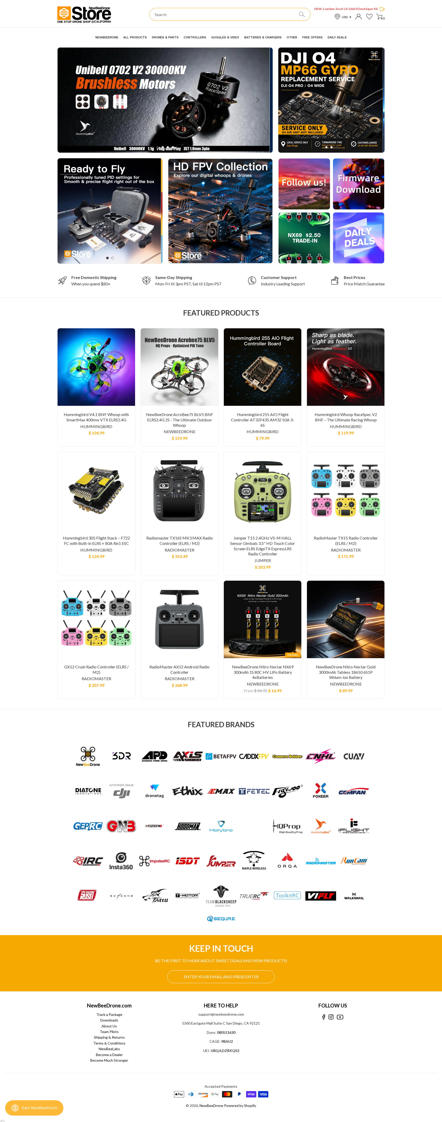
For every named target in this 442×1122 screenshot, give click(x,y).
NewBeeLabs (109, 1049)
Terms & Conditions (109, 1043)
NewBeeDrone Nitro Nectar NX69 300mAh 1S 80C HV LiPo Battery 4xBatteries (262, 672)
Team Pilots (109, 1031)
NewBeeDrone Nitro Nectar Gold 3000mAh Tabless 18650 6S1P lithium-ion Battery (345, 672)
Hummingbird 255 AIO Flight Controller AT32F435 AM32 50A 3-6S (262, 420)
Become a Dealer (109, 1054)
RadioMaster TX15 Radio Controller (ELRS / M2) (346, 540)
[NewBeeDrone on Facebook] (323, 1017)
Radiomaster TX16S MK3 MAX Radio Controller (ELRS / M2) (179, 540)
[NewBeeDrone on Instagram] (331, 1017)
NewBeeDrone (179, 431)
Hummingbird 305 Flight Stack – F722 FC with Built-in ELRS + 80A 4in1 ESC (96, 540)
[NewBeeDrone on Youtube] (340, 1017)
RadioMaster (179, 549)
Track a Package (109, 1014)
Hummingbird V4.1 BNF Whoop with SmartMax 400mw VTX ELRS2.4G (96, 417)
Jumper (263, 560)
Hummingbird (96, 426)
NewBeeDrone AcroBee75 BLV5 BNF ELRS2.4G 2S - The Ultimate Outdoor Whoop (179, 420)
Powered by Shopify (240, 1105)
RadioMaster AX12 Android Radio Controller (179, 669)
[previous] (73, 100)
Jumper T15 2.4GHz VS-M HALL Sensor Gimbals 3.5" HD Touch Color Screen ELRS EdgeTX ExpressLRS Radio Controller (262, 545)
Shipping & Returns (109, 1037)
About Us (109, 1026)
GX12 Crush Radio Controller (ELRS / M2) (96, 669)
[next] (257, 100)
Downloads (109, 1020)
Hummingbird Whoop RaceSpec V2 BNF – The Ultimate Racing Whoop (346, 417)
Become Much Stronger (109, 1060)
